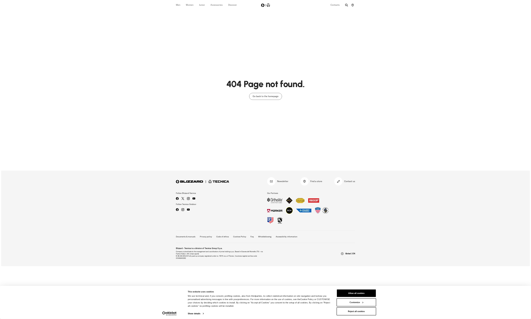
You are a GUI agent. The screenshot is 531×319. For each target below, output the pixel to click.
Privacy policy (206, 237)
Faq (252, 237)
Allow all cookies (356, 293)
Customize (355, 302)
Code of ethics (222, 237)
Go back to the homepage (265, 96)
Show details (194, 313)
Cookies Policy (239, 237)
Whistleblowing (264, 237)
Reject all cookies (356, 311)
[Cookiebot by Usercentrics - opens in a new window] (169, 314)
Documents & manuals (185, 237)
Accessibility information (286, 237)
